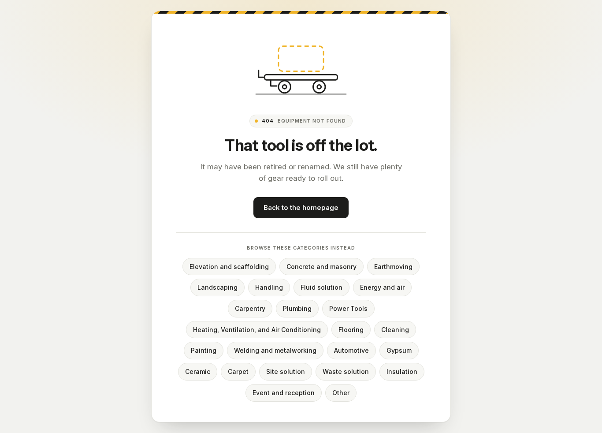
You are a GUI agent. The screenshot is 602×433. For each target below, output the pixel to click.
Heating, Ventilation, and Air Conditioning (257, 329)
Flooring (351, 329)
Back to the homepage (301, 208)
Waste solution (346, 371)
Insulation (401, 371)
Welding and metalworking (275, 351)
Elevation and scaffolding (229, 266)
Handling (269, 287)
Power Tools (348, 308)
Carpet (238, 371)
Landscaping (217, 287)
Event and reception (284, 392)
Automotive (351, 351)
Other (340, 392)
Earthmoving (393, 266)
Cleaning (395, 329)
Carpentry (250, 308)
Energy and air (382, 287)
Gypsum (399, 351)
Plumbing (297, 308)
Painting (203, 351)
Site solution (285, 371)
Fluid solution (321, 287)
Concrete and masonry (321, 266)
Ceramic (197, 371)
